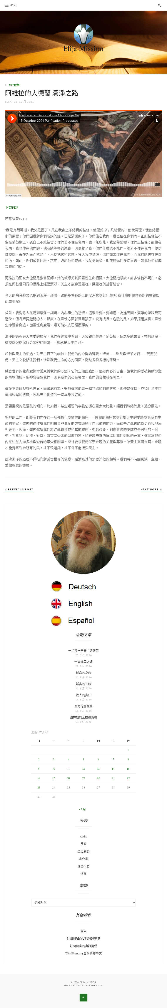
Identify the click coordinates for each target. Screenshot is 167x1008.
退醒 (83, 874)
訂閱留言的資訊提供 (83, 946)
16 (38, 778)
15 (128, 769)
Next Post (150, 489)
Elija (8, 101)
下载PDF (11, 207)
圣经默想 (14, 85)
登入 (83, 931)
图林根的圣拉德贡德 (83, 717)
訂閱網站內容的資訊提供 (83, 938)
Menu (13, 5)
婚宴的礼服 (83, 684)
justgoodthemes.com (89, 985)
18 (68, 778)
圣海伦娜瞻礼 (83, 706)
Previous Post (20, 489)
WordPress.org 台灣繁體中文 (83, 954)
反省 (83, 844)
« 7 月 (82, 809)
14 (113, 769)
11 (68, 769)
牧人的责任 (83, 695)
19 (83, 778)
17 (53, 778)
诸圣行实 (83, 867)
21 (113, 778)
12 (83, 769)
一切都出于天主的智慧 (83, 651)
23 (38, 788)
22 (128, 778)
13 (98, 769)
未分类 (83, 859)
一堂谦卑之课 (83, 662)
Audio (83, 837)
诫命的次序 (83, 673)
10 (53, 769)
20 (98, 778)
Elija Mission (83, 49)
